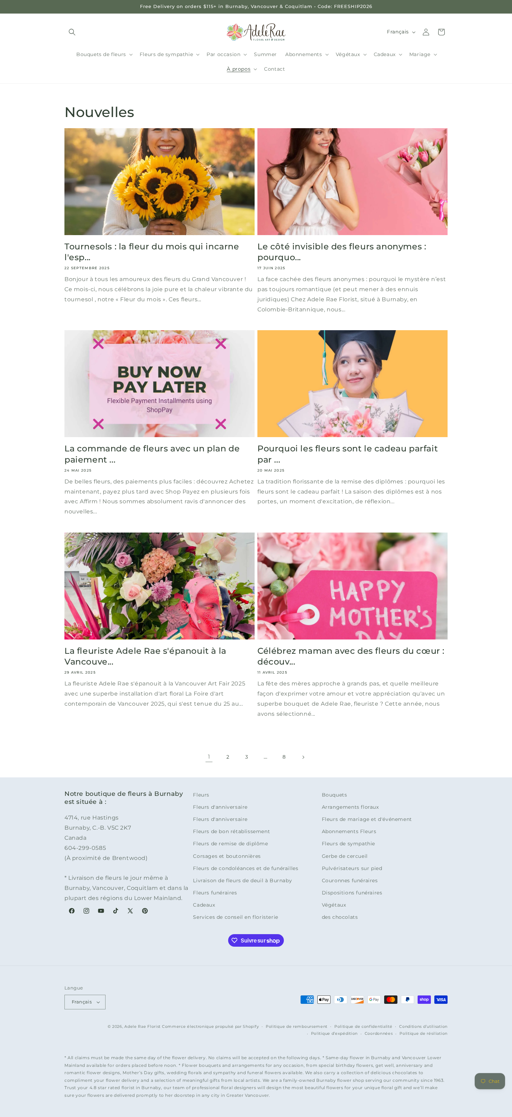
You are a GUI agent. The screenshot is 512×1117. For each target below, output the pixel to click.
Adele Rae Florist (142, 1026)
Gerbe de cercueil (345, 856)
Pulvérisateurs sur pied (352, 868)
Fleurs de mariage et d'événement (367, 819)
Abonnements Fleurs (349, 831)
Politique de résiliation (423, 1033)
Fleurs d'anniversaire (220, 807)
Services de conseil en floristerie (235, 917)
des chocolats (340, 917)
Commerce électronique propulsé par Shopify (210, 1026)
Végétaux (334, 905)
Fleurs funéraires (215, 893)
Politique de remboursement (296, 1026)
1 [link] (209, 756)
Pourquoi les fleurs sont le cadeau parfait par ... (347, 453)
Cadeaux (204, 905)
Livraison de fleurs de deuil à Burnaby (242, 880)
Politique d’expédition (334, 1033)
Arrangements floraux (350, 807)
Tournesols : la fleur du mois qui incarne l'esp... (151, 251)
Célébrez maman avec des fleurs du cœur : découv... (350, 656)
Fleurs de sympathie (348, 843)
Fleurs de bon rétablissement (231, 831)
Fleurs (201, 795)
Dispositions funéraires (352, 893)
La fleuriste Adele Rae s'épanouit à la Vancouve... (145, 656)
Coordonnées (379, 1033)
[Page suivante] (303, 757)
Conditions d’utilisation (423, 1026)
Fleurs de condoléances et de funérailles (245, 868)
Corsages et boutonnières (227, 856)
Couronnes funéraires (350, 880)
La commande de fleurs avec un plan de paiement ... (152, 453)
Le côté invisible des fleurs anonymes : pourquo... (341, 251)
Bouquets (334, 795)
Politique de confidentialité (363, 1026)
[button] (72, 32)
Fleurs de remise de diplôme (230, 843)
